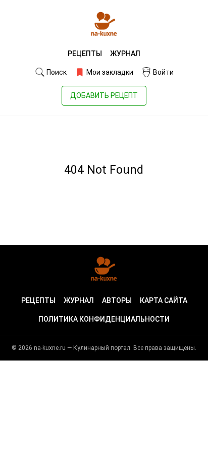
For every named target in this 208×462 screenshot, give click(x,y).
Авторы (117, 300)
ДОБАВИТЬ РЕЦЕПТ (104, 95)
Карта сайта (163, 300)
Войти (162, 72)
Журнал (125, 53)
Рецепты (85, 53)
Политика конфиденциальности (104, 319)
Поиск (56, 72)
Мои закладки (109, 72)
